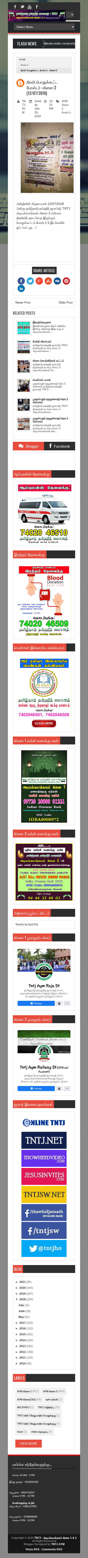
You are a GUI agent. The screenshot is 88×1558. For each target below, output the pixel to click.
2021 (22, 1282)
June (22, 1311)
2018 (22, 1299)
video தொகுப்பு (39, 1431)
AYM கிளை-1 (24, 1391)
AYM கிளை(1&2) (26, 1399)
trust (20, 1431)
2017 (22, 1322)
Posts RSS (32, 1549)
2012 (22, 1352)
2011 (22, 1357)
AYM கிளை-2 (65, 105)
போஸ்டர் (25, 65)
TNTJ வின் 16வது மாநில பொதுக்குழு (36, 1423)
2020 (22, 1287)
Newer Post (22, 302)
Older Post (66, 302)
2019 (22, 1293)
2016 (22, 1328)
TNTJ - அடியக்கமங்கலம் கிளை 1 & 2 (55, 1537)
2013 (22, 1346)
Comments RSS (52, 1549)
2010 (22, 1363)
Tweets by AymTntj (26, 924)
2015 (22, 1334)
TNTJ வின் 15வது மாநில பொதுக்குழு (36, 1415)
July (22, 1305)
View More (28, 1443)
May (22, 1317)
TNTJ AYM (58, 1544)
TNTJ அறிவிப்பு (46, 1407)
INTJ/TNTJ (23, 1407)
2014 (22, 1340)
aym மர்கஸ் (52, 1399)
